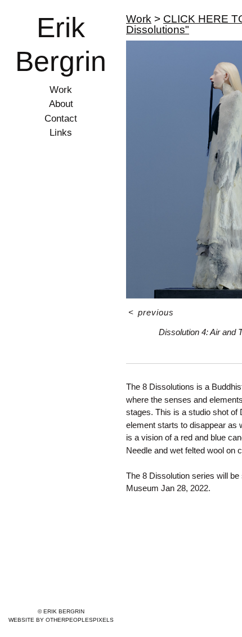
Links (61, 132)
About (61, 104)
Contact (60, 118)
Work (61, 89)
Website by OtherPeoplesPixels (61, 620)
